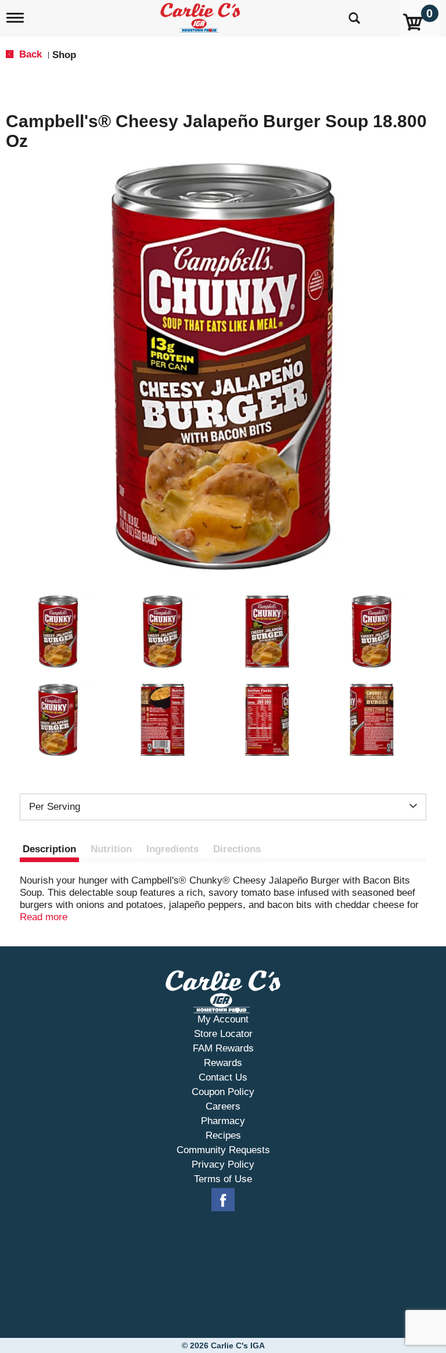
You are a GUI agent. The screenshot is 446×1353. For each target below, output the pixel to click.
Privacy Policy (223, 1164)
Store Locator (223, 1033)
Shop (64, 54)
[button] (58, 631)
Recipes (223, 1135)
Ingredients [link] (172, 849)
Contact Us (223, 1077)
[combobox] (223, 807)
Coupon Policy (223, 1091)
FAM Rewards (223, 1048)
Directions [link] (237, 849)
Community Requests (223, 1149)
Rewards (223, 1062)
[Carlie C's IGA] (201, 15)
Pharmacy (223, 1120)
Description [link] (49, 849)
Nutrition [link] (111, 849)
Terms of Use (223, 1179)
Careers (223, 1106)
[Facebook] (223, 1200)
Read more (43, 917)
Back (29, 54)
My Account (223, 1019)
